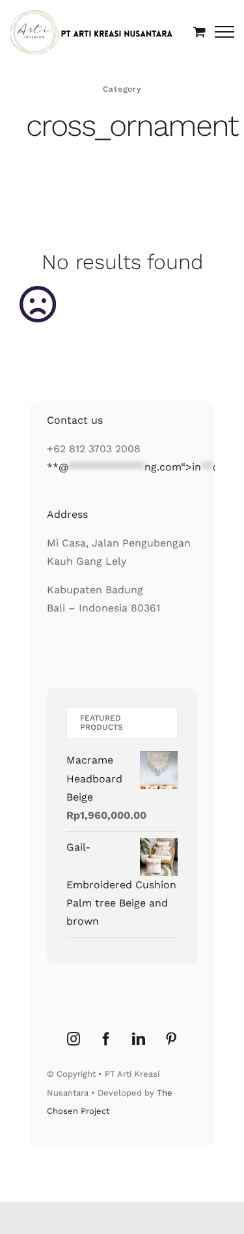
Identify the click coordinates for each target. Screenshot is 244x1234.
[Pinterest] (171, 1039)
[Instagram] (73, 1039)
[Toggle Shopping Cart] (199, 31)
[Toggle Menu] (224, 32)
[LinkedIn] (138, 1039)
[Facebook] (106, 1039)
